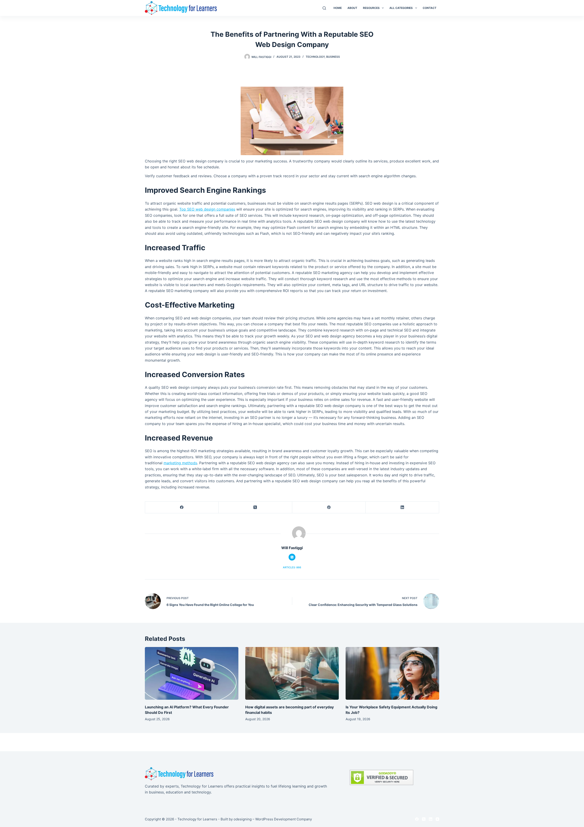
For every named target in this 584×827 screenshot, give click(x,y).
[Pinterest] (329, 507)
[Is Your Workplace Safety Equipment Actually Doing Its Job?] (392, 673)
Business (333, 56)
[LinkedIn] (402, 507)
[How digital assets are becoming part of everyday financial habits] (292, 673)
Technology (315, 56)
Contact (429, 8)
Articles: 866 (292, 567)
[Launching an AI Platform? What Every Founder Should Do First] (191, 673)
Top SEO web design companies (207, 209)
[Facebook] (182, 507)
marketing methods (180, 463)
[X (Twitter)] (255, 507)
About (352, 8)
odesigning (243, 819)
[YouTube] (437, 819)
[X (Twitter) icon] (292, 557)
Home (338, 8)
